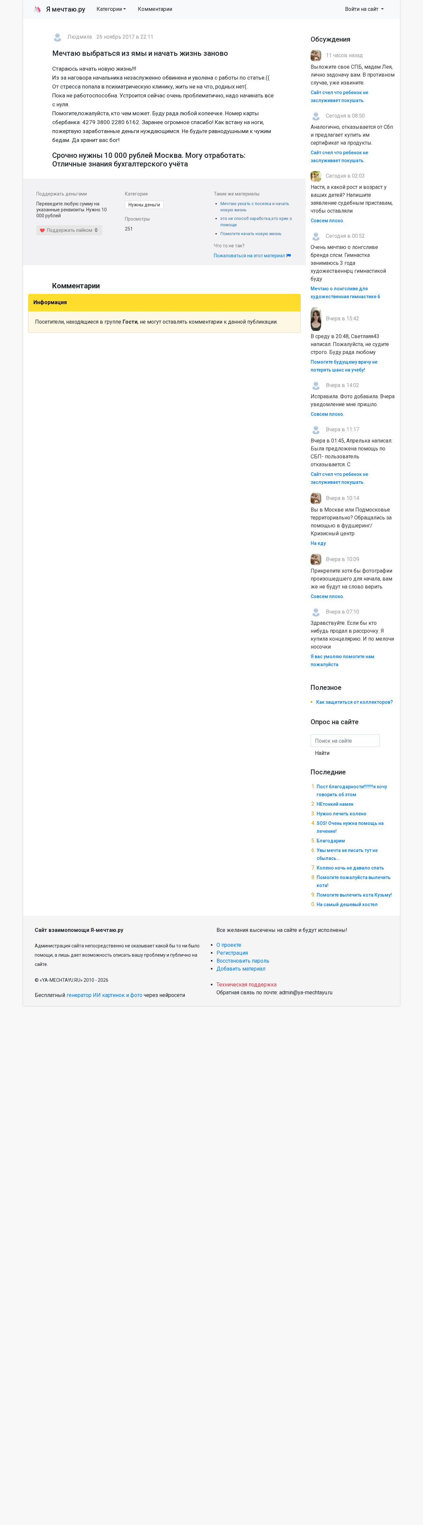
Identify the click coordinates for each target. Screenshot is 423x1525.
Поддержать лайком (68, 230)
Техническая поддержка (246, 984)
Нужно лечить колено (341, 813)
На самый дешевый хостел (347, 904)
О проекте (228, 945)
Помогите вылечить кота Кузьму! (354, 895)
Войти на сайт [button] (362, 9)
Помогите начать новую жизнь (251, 233)
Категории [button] (109, 9)
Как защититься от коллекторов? (354, 702)
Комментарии (155, 9)
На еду (318, 543)
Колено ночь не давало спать (350, 867)
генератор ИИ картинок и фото (104, 995)
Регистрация (232, 953)
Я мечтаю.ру (59, 9)
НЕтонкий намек (335, 804)
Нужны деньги (144, 204)
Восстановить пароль (242, 961)
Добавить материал (240, 969)
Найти (322, 753)
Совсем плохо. (327, 220)
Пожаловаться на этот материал (250, 255)
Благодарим (331, 840)
